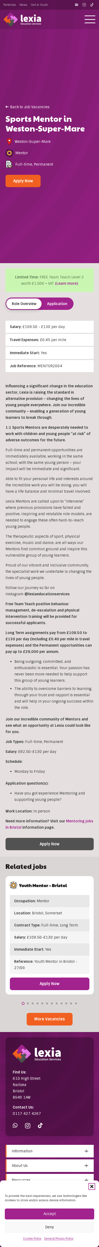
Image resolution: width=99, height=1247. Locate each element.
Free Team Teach (20, 604)
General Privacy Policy (59, 1238)
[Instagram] (84, 4)
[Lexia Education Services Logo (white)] (22, 19)
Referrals (10, 5)
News (23, 5)
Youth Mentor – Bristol (43, 885)
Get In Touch (39, 5)
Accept (49, 1213)
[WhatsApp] (15, 1125)
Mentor (21, 153)
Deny (49, 1227)
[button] (91, 1186)
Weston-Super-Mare (33, 141)
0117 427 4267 (27, 1113)
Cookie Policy (32, 1238)
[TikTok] (91, 4)
